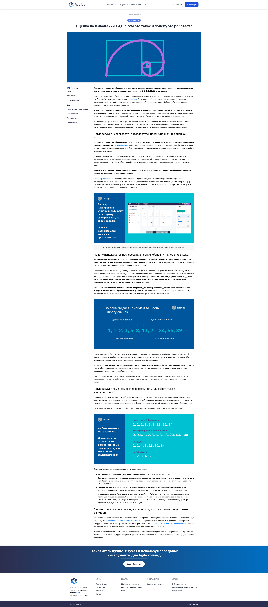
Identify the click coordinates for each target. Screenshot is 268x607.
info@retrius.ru (192, 604)
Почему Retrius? (102, 584)
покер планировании (106, 178)
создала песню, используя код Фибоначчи (168, 523)
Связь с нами (136, 5)
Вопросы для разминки (155, 584)
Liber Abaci (133, 99)
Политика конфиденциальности (184, 587)
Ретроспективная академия (131, 587)
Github (98, 594)
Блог (123, 591)
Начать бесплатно (134, 564)
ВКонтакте (100, 591)
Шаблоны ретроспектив (130, 584)
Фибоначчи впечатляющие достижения (124, 520)
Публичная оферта (179, 584)
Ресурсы (123, 5)
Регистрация (191, 5)
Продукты (110, 5)
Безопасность (177, 591)
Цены (146, 5)
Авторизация (177, 5)
